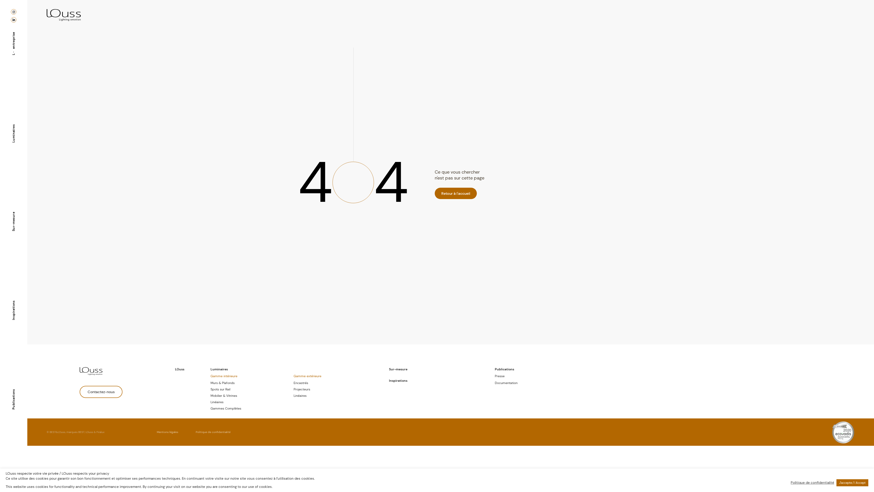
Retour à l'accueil (455, 193)
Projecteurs (302, 389)
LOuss (179, 369)
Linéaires (217, 402)
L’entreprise (13, 43)
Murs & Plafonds (223, 383)
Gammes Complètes (226, 408)
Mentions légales (167, 432)
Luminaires (13, 133)
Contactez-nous (101, 392)
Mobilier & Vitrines (224, 396)
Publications (13, 399)
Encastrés (301, 383)
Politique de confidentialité (213, 432)
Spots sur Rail (220, 389)
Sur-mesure (13, 221)
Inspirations (13, 310)
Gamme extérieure (307, 376)
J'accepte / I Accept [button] (852, 483)
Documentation (506, 383)
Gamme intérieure (224, 376)
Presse (500, 376)
